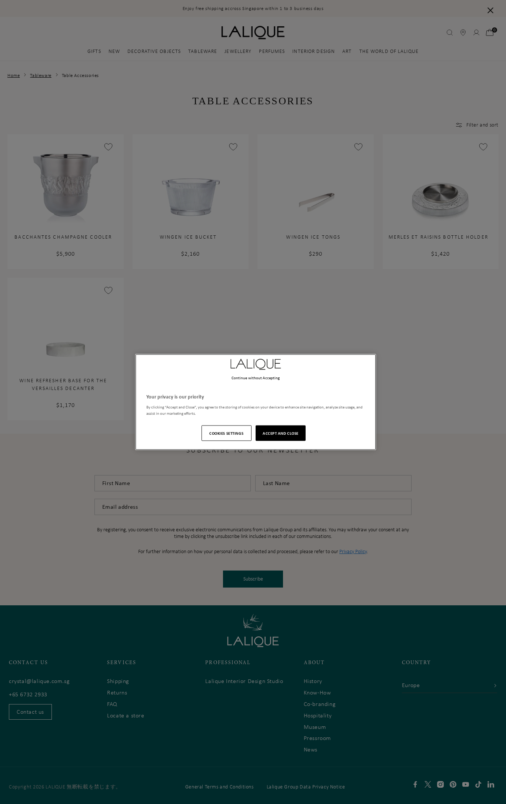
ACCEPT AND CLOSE (281, 433)
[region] (255, 402)
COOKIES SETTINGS (226, 433)
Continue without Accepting (256, 377)
